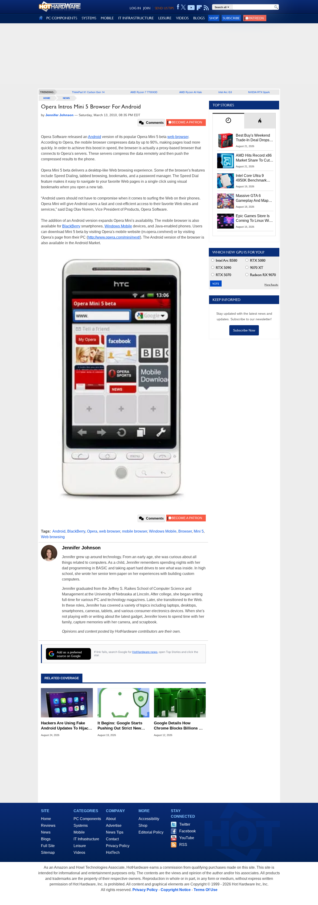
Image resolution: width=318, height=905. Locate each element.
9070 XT (256, 267)
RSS (183, 845)
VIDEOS (182, 18)
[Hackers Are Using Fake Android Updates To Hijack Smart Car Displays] (67, 702)
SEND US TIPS (164, 8)
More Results (271, 284)
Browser (185, 531)
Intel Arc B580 (226, 260)
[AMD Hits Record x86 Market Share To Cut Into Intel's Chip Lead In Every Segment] (225, 160)
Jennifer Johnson (81, 547)
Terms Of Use (205, 890)
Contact (112, 839)
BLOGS (199, 18)
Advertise (114, 825)
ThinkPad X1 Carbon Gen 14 (88, 92)
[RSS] (206, 7)
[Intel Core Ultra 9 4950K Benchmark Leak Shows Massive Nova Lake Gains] (225, 180)
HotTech (113, 852)
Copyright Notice (176, 890)
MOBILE (107, 18)
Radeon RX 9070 (262, 275)
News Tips (114, 832)
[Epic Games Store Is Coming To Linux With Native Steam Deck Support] (225, 221)
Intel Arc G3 (225, 92)
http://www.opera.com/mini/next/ (114, 237)
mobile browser (134, 531)
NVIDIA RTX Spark (259, 92)
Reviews (48, 825)
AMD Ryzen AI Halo (190, 92)
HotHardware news (144, 652)
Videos (79, 852)
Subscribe (231, 18)
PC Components (87, 819)
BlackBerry (71, 226)
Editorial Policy (151, 832)
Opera (92, 531)
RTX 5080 (257, 260)
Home (46, 819)
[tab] (228, 120)
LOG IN (135, 8)
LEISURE (164, 18)
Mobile (79, 832)
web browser (177, 137)
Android (94, 137)
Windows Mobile (118, 226)
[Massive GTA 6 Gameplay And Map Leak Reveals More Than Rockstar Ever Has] (225, 200)
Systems (81, 825)
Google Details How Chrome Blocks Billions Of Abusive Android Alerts (178, 726)
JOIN (146, 8)
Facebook (187, 831)
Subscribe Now (244, 330)
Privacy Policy (117, 846)
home (46, 98)
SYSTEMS (89, 18)
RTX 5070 (223, 275)
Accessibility (149, 819)
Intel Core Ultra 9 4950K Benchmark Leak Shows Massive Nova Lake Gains (253, 178)
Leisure (80, 846)
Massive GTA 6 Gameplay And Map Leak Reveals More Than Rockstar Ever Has (252, 198)
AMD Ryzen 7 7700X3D (143, 92)
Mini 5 (199, 531)
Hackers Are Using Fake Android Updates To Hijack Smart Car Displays (65, 726)
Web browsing (53, 537)
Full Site (48, 846)
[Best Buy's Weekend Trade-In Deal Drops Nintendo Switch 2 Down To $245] (225, 140)
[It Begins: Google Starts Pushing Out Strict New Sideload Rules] (123, 702)
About (111, 819)
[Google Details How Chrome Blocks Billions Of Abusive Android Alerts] (180, 702)
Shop (213, 18)
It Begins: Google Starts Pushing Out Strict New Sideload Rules (120, 726)
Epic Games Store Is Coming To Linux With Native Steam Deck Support (254, 218)
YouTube (186, 838)
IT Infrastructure (86, 839)
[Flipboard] (199, 7)
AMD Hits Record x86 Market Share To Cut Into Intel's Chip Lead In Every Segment (254, 158)
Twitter (184, 824)
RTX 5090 (223, 267)
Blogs (46, 839)
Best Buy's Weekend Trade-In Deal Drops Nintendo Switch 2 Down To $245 (253, 138)
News (66, 98)
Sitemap (48, 852)
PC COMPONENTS (61, 18)
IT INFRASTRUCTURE (136, 18)
